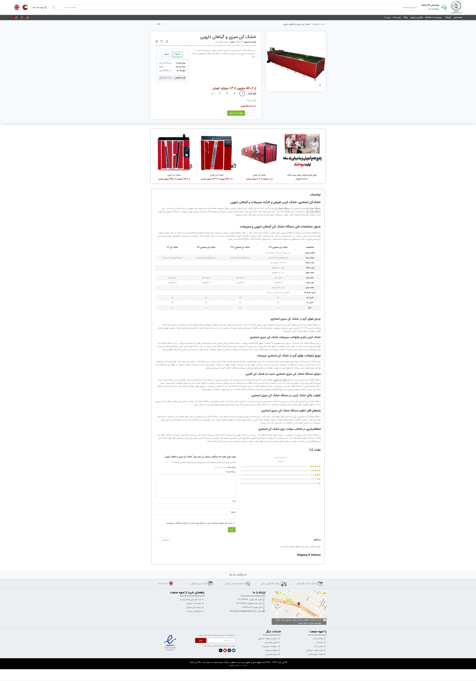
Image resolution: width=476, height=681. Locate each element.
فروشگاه (315, 24)
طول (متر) (252, 93)
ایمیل (233, 511)
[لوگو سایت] (456, 7)
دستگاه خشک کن (222, 42)
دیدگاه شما (230, 471)
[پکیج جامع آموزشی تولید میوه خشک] (302, 153)
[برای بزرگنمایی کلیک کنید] (320, 85)
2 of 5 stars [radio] (222, 467)
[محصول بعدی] (155, 24)
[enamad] (170, 642)
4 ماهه (166, 54)
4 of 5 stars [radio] (218, 467)
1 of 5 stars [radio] (224, 467)
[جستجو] (54, 7)
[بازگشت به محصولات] (158, 24)
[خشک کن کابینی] (217, 153)
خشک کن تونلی (259, 175)
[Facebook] (234, 650)
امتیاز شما (232, 467)
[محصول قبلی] (161, 24)
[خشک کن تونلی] (259, 153)
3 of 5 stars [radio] (220, 467)
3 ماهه (177, 54)
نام (234, 501)
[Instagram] (229, 650)
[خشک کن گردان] (174, 153)
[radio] (242, 93)
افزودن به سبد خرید (236, 113)
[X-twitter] (221, 650)
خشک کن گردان (174, 175)
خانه (323, 24)
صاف (211, 94)
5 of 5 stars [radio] (216, 467)
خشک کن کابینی (217, 175)
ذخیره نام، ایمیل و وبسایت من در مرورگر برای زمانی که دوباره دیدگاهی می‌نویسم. (199, 523)
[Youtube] (225, 650)
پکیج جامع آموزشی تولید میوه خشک (302, 175)
